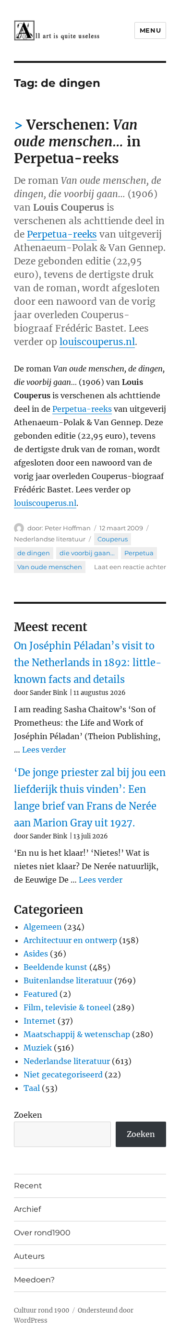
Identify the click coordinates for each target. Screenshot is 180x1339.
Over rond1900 (42, 1232)
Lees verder (44, 749)
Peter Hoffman (68, 528)
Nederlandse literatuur (49, 539)
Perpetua (139, 553)
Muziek (38, 1047)
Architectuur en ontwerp (70, 940)
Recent (28, 1185)
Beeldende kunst (55, 967)
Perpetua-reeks (62, 234)
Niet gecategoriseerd (63, 1074)
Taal (32, 1088)
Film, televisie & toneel (67, 1007)
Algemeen (43, 927)
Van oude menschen (49, 567)
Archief (27, 1209)
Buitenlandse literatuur (68, 980)
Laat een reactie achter (130, 567)
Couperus (112, 539)
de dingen (33, 553)
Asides (36, 953)
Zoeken (28, 1115)
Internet (40, 1021)
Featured (41, 994)
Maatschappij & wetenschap (77, 1034)
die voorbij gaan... (87, 553)
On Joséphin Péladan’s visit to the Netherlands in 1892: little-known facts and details (88, 662)
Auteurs (29, 1256)
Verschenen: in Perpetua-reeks (77, 141)
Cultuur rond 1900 (41, 1310)
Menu (150, 30)
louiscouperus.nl (97, 341)
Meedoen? (34, 1279)
